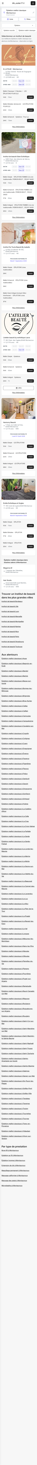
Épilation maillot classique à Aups (14, 658)
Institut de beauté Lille (10, 606)
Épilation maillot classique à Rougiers (16, 1016)
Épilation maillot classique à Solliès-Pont (17, 1088)
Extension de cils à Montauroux (13, 1165)
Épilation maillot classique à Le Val (14, 929)
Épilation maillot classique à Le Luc (15, 899)
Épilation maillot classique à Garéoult (15, 779)
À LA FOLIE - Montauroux (12, 69)
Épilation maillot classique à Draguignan (17, 749)
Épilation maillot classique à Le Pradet (16, 916)
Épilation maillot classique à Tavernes (16, 1104)
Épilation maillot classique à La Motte (16, 861)
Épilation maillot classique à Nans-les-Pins (18, 946)
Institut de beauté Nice (10, 632)
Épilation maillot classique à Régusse (15, 999)
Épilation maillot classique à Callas (15, 706)
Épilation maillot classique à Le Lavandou (17, 894)
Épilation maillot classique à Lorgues (15, 934)
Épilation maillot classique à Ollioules (15, 956)
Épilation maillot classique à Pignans (15, 969)
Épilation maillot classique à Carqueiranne (17, 721)
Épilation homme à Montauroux (13, 1160)
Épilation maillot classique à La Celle (15, 816)
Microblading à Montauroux (12, 1186)
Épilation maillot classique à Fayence (15, 759)
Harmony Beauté (9, 422)
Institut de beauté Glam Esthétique (16, 156)
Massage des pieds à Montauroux (14, 1181)
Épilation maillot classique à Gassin (15, 784)
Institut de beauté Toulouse (12, 647)
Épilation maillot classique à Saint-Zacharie (18, 1053)
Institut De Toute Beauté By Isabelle (16, 247)
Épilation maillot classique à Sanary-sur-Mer (18, 1076)
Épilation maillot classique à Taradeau (16, 1099)
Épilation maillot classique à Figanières (16, 764)
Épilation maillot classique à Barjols (15, 676)
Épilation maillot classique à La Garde (16, 836)
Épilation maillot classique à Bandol (15, 671)
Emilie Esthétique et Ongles (13, 503)
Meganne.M (7, 568)
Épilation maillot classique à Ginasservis (17, 789)
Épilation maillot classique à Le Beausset (17, 881)
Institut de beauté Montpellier (13, 621)
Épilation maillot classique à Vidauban (16, 1131)
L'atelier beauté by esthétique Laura (16, 338)
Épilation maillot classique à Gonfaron (16, 794)
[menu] (3, 3)
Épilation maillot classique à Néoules (15, 951)
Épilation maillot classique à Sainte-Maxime (18, 1066)
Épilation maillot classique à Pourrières (16, 974)
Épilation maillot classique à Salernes (15, 1071)
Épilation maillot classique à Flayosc (15, 769)
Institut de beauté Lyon (10, 611)
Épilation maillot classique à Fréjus (15, 774)
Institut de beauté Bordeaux (12, 601)
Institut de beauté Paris (10, 637)
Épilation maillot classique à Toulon (15, 1109)
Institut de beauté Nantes (11, 627)
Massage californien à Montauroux (15, 1176)
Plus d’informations (18, 127)
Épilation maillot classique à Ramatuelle (16, 986)
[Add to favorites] (32, 47)
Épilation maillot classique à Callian (15, 711)
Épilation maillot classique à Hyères (15, 804)
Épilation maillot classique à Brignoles (16, 696)
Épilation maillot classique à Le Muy (15, 904)
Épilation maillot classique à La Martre (16, 856)
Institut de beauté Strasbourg (13, 642)
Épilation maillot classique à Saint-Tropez (17, 1048)
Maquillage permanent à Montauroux (15, 1170)
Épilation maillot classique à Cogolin (15, 733)
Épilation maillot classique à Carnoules (16, 716)
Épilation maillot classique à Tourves (15, 1119)
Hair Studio (7, 580)
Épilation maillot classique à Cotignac (16, 738)
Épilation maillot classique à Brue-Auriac (17, 701)
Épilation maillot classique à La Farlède (16, 831)
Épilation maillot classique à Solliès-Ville (17, 1093)
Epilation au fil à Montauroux (12, 1155)
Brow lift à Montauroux (10, 1150)
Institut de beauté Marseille (12, 616)
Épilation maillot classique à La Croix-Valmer (18, 826)
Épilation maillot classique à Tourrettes (16, 1114)
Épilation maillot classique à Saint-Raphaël (17, 1043)
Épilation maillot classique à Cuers (14, 744)
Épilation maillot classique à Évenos (15, 754)
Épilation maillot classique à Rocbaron (16, 1004)
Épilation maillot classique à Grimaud (15, 799)
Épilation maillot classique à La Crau (15, 821)
